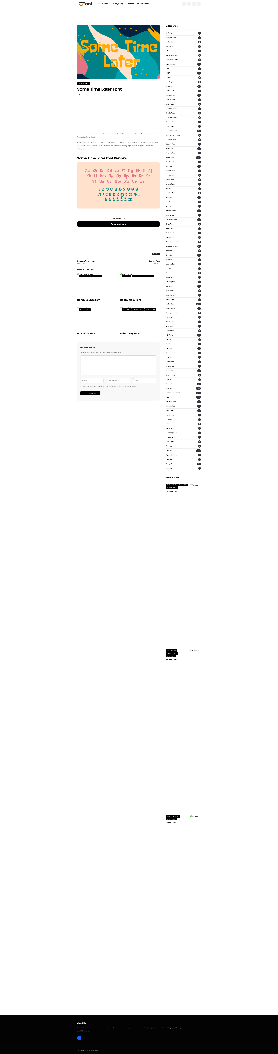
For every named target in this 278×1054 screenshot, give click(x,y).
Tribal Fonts (170, 441)
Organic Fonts (170, 330)
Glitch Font (169, 224)
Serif (167, 397)
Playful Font (83, 84)
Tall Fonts (169, 424)
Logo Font (169, 286)
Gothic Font (170, 228)
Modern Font (170, 304)
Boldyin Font (171, 659)
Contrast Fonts (171, 139)
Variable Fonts (170, 459)
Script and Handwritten (173, 393)
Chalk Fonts (170, 104)
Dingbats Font (170, 153)
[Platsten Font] (195, 565)
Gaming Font (170, 215)
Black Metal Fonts (172, 60)
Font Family (169, 197)
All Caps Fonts (170, 42)
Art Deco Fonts (171, 51)
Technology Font (171, 433)
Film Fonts (169, 188)
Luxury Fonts (170, 295)
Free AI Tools (103, 4)
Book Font (169, 77)
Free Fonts (169, 206)
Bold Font (126, 309)
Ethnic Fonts (170, 175)
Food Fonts (169, 202)
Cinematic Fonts (171, 117)
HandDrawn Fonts (172, 242)
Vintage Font (170, 464)
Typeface (149, 276)
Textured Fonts (171, 437)
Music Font (169, 322)
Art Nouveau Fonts (172, 55)
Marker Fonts (170, 299)
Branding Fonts (171, 82)
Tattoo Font (170, 428)
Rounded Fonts (171, 384)
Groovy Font (170, 237)
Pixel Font (169, 344)
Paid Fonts (169, 335)
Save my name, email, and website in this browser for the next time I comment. (110, 386)
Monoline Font (170, 308)
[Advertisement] (139, 12)
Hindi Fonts (169, 251)
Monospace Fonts (172, 313)
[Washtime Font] (97, 318)
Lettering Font (170, 282)
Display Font (138, 309)
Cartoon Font (170, 100)
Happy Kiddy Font (130, 300)
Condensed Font (171, 131)
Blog (167, 68)
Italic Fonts (169, 259)
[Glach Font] (195, 896)
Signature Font (171, 401)
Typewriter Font (171, 455)
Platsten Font (172, 491)
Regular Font (170, 366)
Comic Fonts (170, 126)
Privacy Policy (117, 4)
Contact (130, 4)
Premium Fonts (171, 353)
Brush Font (169, 86)
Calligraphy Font (171, 95)
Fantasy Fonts (170, 184)
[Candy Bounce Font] (97, 284)
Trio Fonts (169, 446)
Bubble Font (84, 276)
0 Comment (83, 95)
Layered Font (170, 277)
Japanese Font (170, 264)
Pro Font (168, 357)
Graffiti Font (170, 233)
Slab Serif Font (170, 406)
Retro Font (169, 370)
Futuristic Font (171, 211)
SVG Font (169, 419)
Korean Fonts (170, 273)
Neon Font (169, 326)
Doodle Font (170, 162)
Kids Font (126, 276)
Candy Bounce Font (88, 300)
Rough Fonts (170, 379)
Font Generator (142, 4)
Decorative (169, 148)
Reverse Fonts (170, 375)
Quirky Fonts (170, 362)
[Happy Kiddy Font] (140, 284)
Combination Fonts (172, 122)
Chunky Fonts (170, 113)
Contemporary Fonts (173, 135)
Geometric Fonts (171, 219)
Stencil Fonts (170, 415)
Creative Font (170, 144)
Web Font (169, 468)
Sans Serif (169, 388)
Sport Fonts (170, 410)
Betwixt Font (154, 262)
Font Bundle (170, 193)
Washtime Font (86, 333)
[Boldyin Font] (195, 730)
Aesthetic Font (171, 37)
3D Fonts (169, 33)
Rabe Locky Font (129, 333)
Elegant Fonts (170, 171)
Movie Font (169, 317)
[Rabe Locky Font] (140, 318)
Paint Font (169, 339)
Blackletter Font (171, 64)
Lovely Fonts (170, 290)
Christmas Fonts (171, 108)
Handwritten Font (172, 246)
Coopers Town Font (85, 262)
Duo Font (169, 166)
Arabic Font (169, 46)
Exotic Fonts (170, 179)
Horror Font (170, 255)
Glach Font (170, 822)
